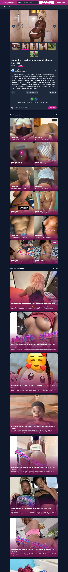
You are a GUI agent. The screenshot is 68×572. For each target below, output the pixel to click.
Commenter (52, 107)
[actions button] (55, 70)
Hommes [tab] (12, 7)
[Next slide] (54, 26)
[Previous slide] (13, 26)
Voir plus (55, 115)
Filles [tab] (5, 7)
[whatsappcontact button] (32, 99)
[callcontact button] (36, 99)
